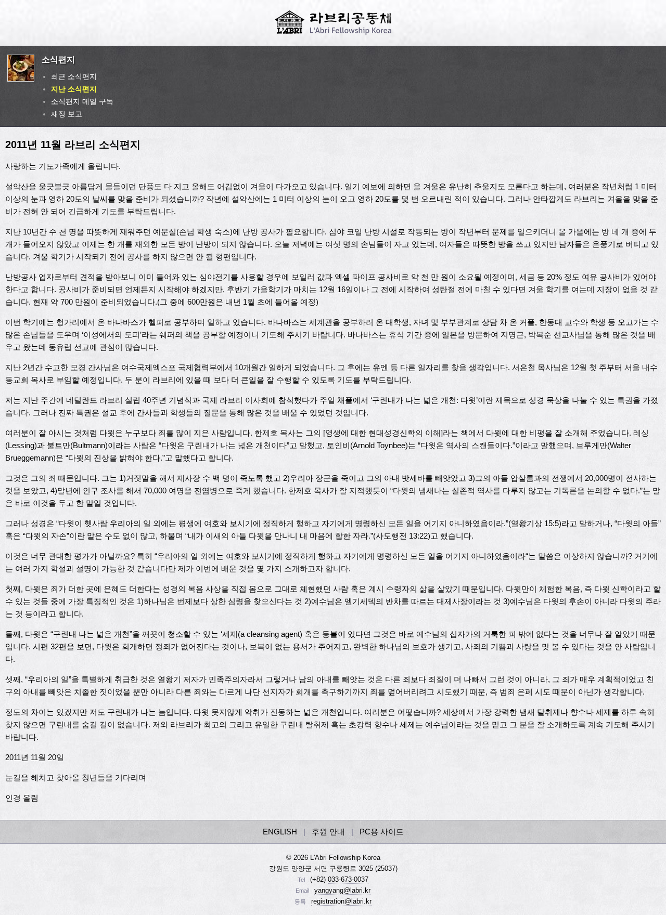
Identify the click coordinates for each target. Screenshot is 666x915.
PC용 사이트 (382, 831)
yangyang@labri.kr (342, 890)
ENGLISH (280, 831)
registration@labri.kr (341, 901)
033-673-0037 (348, 879)
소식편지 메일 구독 (82, 101)
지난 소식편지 (74, 89)
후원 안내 (328, 831)
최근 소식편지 (74, 76)
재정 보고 (66, 114)
